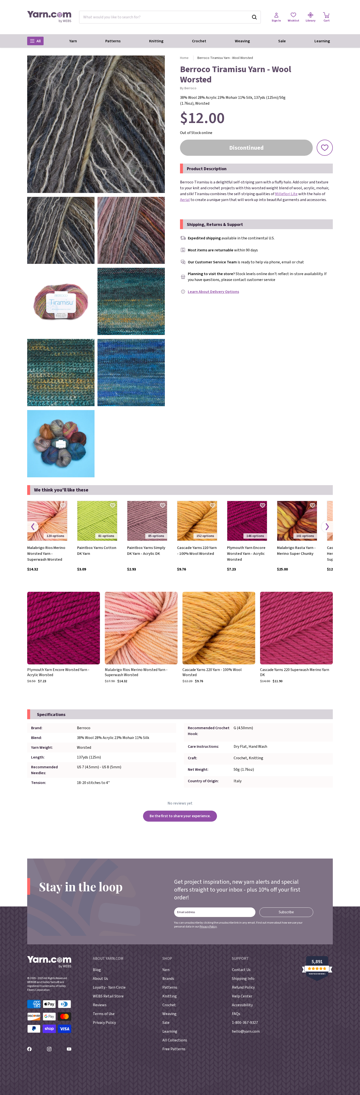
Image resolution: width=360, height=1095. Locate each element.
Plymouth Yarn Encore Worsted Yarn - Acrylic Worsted (246, 553)
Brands (168, 978)
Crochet (199, 41)
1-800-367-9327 (245, 1022)
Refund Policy (243, 987)
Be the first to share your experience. (180, 816)
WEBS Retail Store (108, 996)
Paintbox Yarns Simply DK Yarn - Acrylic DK (146, 550)
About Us (100, 978)
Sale (282, 41)
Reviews (100, 1005)
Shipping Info (243, 978)
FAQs (236, 1014)
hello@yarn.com (246, 1031)
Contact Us (241, 969)
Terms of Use (104, 1014)
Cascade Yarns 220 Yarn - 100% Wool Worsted (197, 550)
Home (184, 58)
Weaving (242, 41)
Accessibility (242, 1005)
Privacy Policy (208, 927)
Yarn (73, 41)
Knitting (156, 41)
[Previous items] (32, 526)
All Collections (174, 1040)
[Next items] (327, 526)
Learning (322, 41)
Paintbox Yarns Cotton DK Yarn (96, 550)
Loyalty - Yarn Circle (109, 987)
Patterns (112, 41)
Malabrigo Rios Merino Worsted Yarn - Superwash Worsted (46, 553)
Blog (97, 969)
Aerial (185, 199)
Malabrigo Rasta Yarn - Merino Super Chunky (296, 550)
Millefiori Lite (286, 194)
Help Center (242, 996)
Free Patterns (173, 1049)
